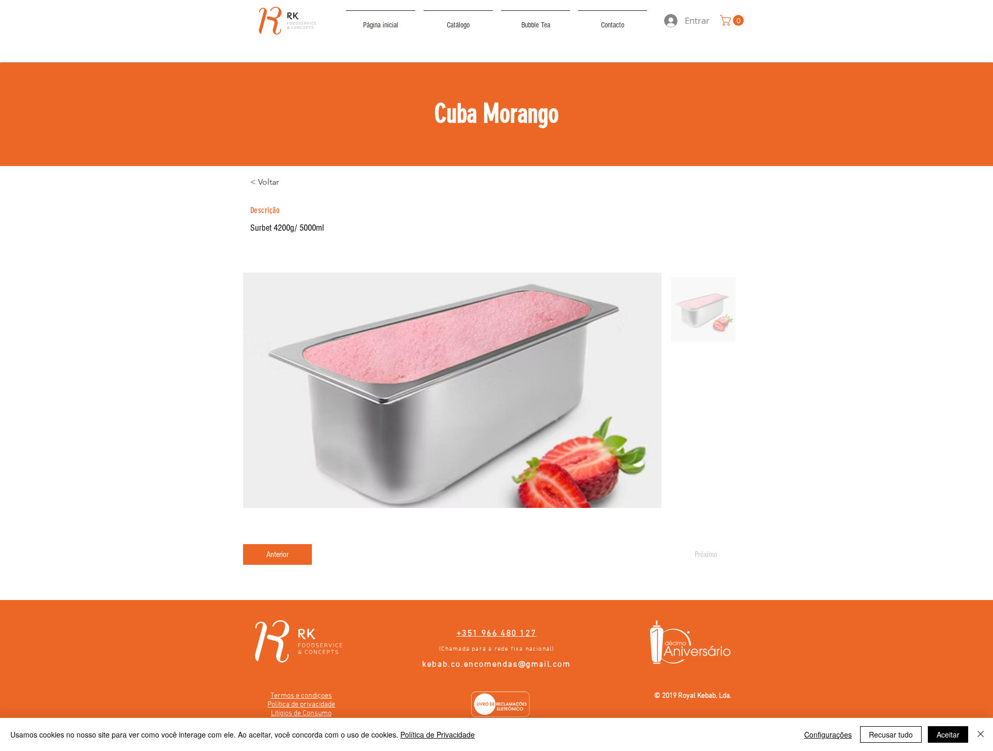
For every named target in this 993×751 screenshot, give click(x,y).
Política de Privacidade (437, 734)
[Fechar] (980, 734)
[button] (733, 20)
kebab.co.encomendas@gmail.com (496, 664)
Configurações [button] (828, 734)
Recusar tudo (891, 734)
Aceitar (948, 734)
